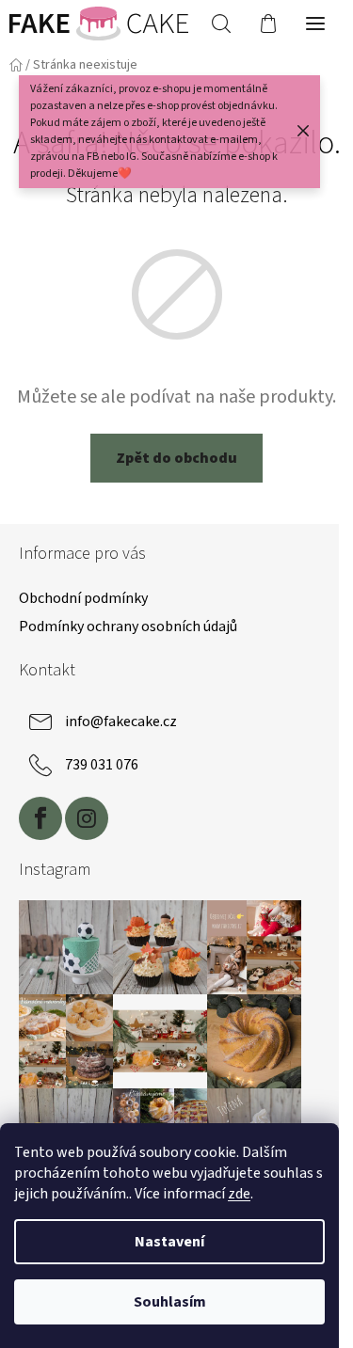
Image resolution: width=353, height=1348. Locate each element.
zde (239, 1193)
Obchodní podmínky (83, 598)
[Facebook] (40, 818)
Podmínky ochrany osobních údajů (128, 626)
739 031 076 (101, 764)
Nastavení (169, 1241)
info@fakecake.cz (121, 721)
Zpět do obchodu (176, 458)
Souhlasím (170, 1302)
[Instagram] (86, 818)
